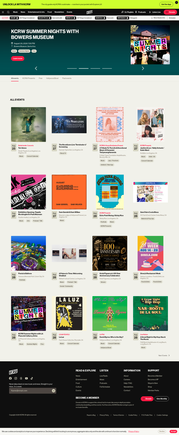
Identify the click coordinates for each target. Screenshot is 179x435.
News (23, 12)
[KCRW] (13, 374)
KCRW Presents (28, 78)
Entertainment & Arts (36, 12)
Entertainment (81, 379)
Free (34, 51)
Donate (172, 12)
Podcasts (142, 12)
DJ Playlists (129, 12)
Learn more (17, 58)
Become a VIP (153, 379)
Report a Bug (91, 415)
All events (15, 78)
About (126, 376)
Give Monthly (162, 399)
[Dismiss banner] (176, 2)
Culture (79, 387)
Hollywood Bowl (52, 78)
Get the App (166, 4)
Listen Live (156, 12)
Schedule (172, 18)
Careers (127, 379)
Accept (173, 431)
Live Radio (104, 376)
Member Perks (153, 390)
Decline (162, 431)
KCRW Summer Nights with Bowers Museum (45, 34)
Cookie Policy (131, 415)
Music (15, 12)
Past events (66, 78)
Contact (127, 390)
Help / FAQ (128, 383)
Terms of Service (117, 415)
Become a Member (155, 376)
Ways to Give (153, 383)
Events (69, 12)
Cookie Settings (162, 415)
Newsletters (59, 12)
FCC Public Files (145, 415)
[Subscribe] (53, 390)
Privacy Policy (103, 415)
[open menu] (3, 12)
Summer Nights (24, 51)
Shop (150, 387)
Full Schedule (105, 387)
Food (49, 12)
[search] (9, 12)
